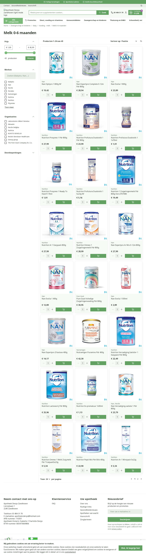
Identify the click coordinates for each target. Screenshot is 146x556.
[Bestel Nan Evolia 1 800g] (133, 95)
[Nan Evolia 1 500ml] (126, 277)
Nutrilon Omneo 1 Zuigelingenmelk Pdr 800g (87, 246)
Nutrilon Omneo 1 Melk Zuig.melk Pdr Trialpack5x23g (56, 460)
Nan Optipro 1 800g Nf (51, 84)
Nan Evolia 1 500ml (119, 298)
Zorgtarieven (85, 519)
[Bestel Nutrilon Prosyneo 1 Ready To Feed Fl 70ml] (64, 202)
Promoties (32, 20)
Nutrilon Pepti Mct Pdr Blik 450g (90, 459)
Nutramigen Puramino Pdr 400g (90, 352)
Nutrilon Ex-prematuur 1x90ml (89, 406)
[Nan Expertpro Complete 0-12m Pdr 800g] (91, 63)
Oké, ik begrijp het (130, 548)
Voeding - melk (44, 26)
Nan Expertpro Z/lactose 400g (54, 352)
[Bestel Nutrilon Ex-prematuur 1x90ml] (98, 417)
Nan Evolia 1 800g (118, 84)
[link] (131, 479)
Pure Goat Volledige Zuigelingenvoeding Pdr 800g (89, 299)
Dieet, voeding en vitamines (51, 20)
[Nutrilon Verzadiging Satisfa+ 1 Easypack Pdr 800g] (126, 331)
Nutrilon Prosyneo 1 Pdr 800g (54, 137)
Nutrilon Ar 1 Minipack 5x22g (123, 459)
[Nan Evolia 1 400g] (56, 277)
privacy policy (116, 529)
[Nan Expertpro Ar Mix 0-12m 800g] (126, 224)
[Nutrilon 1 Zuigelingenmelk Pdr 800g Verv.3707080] (126, 170)
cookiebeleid (70, 552)
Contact (7, 5)
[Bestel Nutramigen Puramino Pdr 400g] (98, 363)
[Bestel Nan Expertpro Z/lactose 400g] (64, 363)
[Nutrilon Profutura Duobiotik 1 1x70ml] (126, 116)
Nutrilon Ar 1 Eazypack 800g (54, 245)
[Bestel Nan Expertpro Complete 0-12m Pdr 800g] (98, 95)
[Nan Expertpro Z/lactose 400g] (56, 331)
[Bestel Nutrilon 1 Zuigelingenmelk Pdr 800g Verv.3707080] (133, 202)
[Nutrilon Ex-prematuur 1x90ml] (91, 385)
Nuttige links (85, 506)
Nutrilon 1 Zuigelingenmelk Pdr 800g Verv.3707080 (124, 192)
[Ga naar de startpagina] (15, 12)
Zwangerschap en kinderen (95, 20)
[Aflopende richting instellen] (141, 41)
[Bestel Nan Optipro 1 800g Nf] (64, 95)
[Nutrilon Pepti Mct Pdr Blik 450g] (91, 438)
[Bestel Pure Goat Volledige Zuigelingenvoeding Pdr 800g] (98, 309)
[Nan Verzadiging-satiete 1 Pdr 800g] (126, 385)
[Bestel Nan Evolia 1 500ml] (133, 309)
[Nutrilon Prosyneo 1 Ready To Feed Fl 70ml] (56, 170)
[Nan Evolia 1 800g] (126, 63)
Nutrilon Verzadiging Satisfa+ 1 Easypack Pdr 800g (124, 353)
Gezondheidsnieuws (19, 5)
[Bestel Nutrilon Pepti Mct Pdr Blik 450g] (98, 470)
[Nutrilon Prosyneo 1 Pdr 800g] (56, 116)
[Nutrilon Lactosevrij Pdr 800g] (56, 385)
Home (6, 26)
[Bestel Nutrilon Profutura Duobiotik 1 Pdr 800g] (98, 148)
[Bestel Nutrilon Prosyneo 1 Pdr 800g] (64, 148)
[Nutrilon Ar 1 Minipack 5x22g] (126, 438)
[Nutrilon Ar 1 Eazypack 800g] (56, 224)
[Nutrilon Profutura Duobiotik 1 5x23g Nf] (91, 170)
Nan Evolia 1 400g (49, 298)
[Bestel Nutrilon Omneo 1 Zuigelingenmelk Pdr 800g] (98, 256)
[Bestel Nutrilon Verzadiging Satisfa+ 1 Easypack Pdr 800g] (133, 363)
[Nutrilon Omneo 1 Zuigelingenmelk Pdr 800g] (91, 224)
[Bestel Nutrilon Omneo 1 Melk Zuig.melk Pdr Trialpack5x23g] (64, 470)
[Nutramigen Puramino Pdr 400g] (91, 331)
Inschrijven (125, 519)
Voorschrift (32, 5)
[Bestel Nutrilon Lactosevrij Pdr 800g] (64, 417)
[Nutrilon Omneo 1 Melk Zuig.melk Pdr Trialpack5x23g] (56, 438)
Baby (35, 26)
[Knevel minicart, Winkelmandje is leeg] (131, 12)
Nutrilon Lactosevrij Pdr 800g (54, 406)
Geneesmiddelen (73, 20)
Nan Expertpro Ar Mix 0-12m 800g (125, 245)
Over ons (84, 503)
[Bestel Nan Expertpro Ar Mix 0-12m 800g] (133, 256)
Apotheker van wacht (89, 513)
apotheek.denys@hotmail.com (27, 516)
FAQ (53, 503)
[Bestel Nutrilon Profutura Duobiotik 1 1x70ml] (133, 148)
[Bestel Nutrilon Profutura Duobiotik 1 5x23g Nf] (98, 202)
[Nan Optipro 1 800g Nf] (56, 63)
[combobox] (63, 12)
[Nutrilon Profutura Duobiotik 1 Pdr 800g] (91, 116)
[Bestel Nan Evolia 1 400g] (64, 309)
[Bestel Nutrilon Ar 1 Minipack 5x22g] (133, 470)
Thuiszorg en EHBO (117, 20)
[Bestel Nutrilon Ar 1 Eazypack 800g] (64, 256)
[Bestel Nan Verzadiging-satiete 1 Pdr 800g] (133, 417)
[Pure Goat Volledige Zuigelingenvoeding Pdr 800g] (91, 277)
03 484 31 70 (17, 513)
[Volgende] (140, 479)
